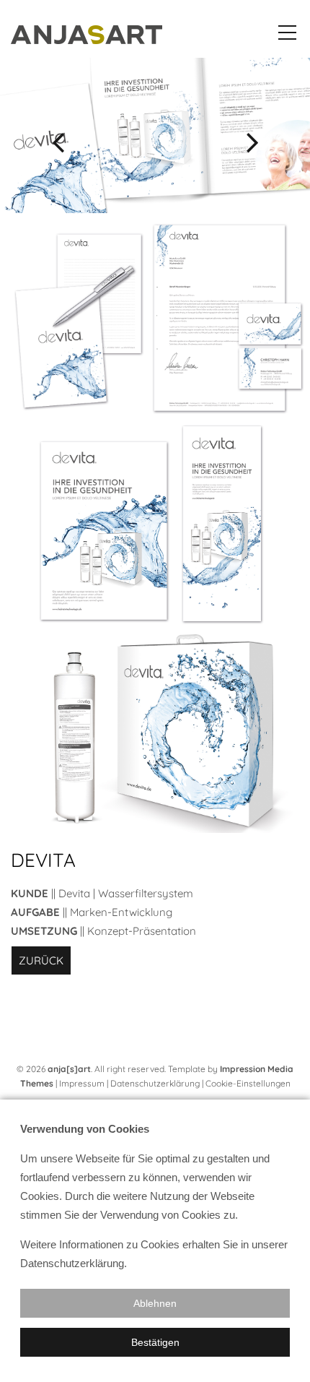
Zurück (41, 960)
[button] (155, 1303)
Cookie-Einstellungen (248, 1083)
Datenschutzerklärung (155, 1083)
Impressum (82, 1083)
